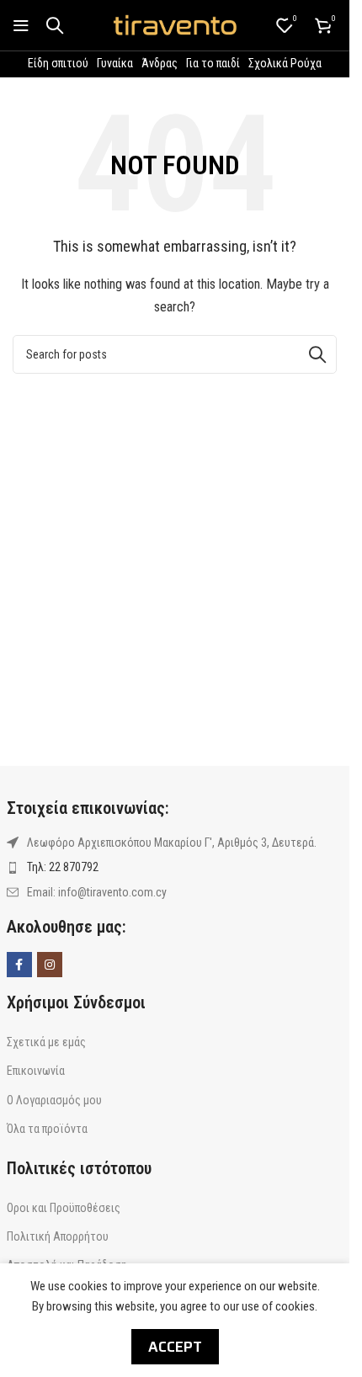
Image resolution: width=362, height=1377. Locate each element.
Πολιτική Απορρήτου (58, 1236)
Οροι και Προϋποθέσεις (63, 1208)
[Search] (55, 25)
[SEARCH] (317, 354)
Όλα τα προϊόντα (47, 1128)
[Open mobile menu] (21, 25)
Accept (175, 1347)
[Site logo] (175, 24)
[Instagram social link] (49, 964)
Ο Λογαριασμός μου (54, 1100)
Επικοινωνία (36, 1070)
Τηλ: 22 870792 (62, 867)
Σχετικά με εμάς (46, 1042)
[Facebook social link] (19, 964)
